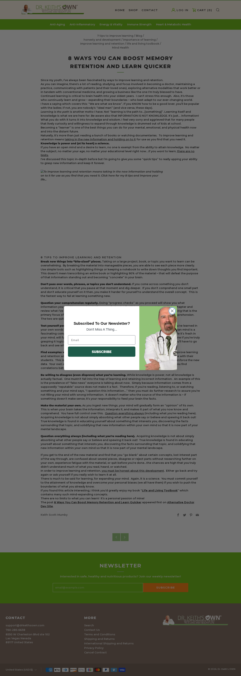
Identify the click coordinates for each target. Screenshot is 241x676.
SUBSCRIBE (102, 351)
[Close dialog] (172, 311)
